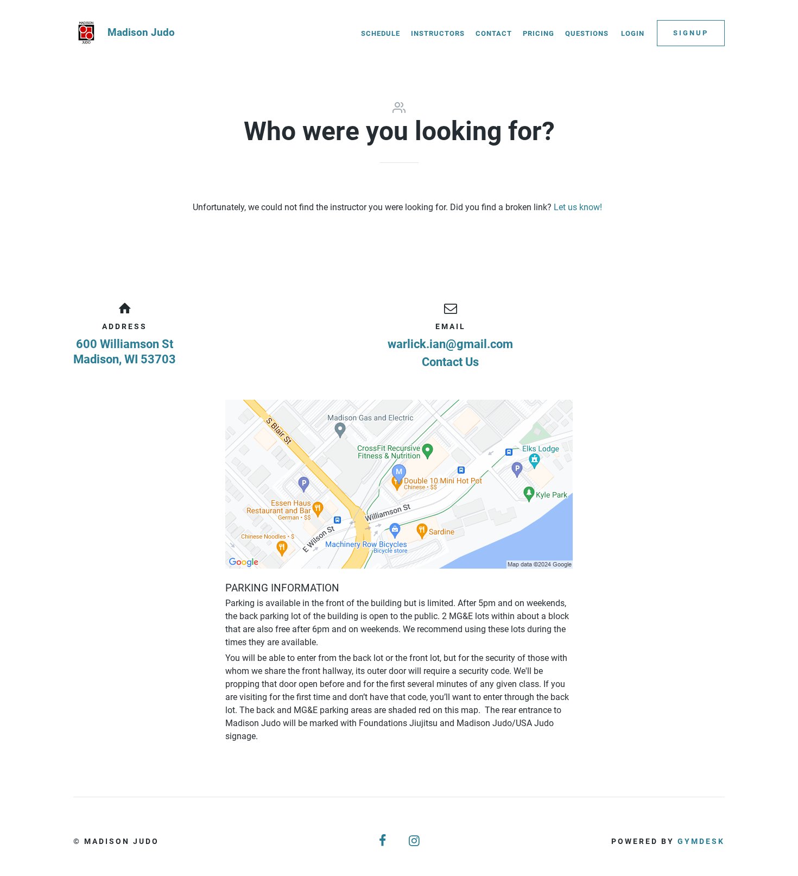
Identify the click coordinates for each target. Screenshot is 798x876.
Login (632, 33)
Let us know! (578, 207)
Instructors (438, 33)
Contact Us (450, 362)
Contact (494, 33)
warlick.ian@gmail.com (450, 344)
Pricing (538, 33)
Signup (690, 33)
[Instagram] (414, 841)
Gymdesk (701, 841)
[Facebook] (383, 841)
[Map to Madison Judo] (399, 484)
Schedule (380, 33)
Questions (587, 33)
